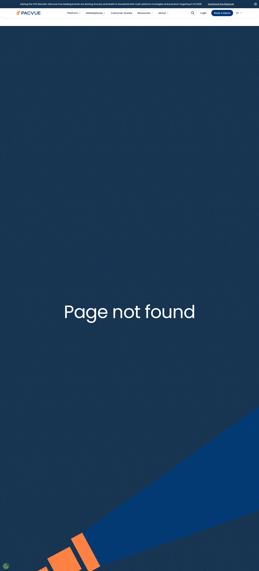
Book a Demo (222, 13)
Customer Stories (121, 13)
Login (203, 13)
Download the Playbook (221, 4)
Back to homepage (129, 329)
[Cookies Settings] (6, 566)
